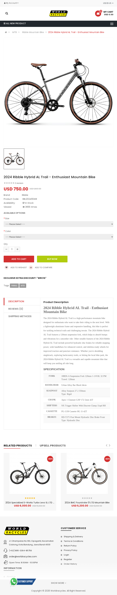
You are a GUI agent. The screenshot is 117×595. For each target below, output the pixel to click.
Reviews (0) (15, 309)
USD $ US (107, 3)
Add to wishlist (18, 267)
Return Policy (70, 545)
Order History (70, 563)
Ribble (14, 285)
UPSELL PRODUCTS (53, 445)
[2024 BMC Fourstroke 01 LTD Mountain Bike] (87, 473)
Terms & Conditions (73, 541)
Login (66, 554)
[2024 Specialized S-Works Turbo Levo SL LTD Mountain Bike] (30, 473)
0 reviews (19, 183)
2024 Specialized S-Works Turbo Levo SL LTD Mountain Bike (36, 502)
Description (16, 301)
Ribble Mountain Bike (33, 32)
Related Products (18, 445)
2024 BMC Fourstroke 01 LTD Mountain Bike (87, 502)
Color (8, 231)
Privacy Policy (70, 550)
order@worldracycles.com (23, 556)
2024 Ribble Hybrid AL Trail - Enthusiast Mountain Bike (76, 32)
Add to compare (43, 267)
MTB (14, 32)
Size (7, 218)
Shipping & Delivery (73, 536)
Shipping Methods (20, 316)
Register (68, 559)
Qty (6, 244)
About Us (11, 576)
